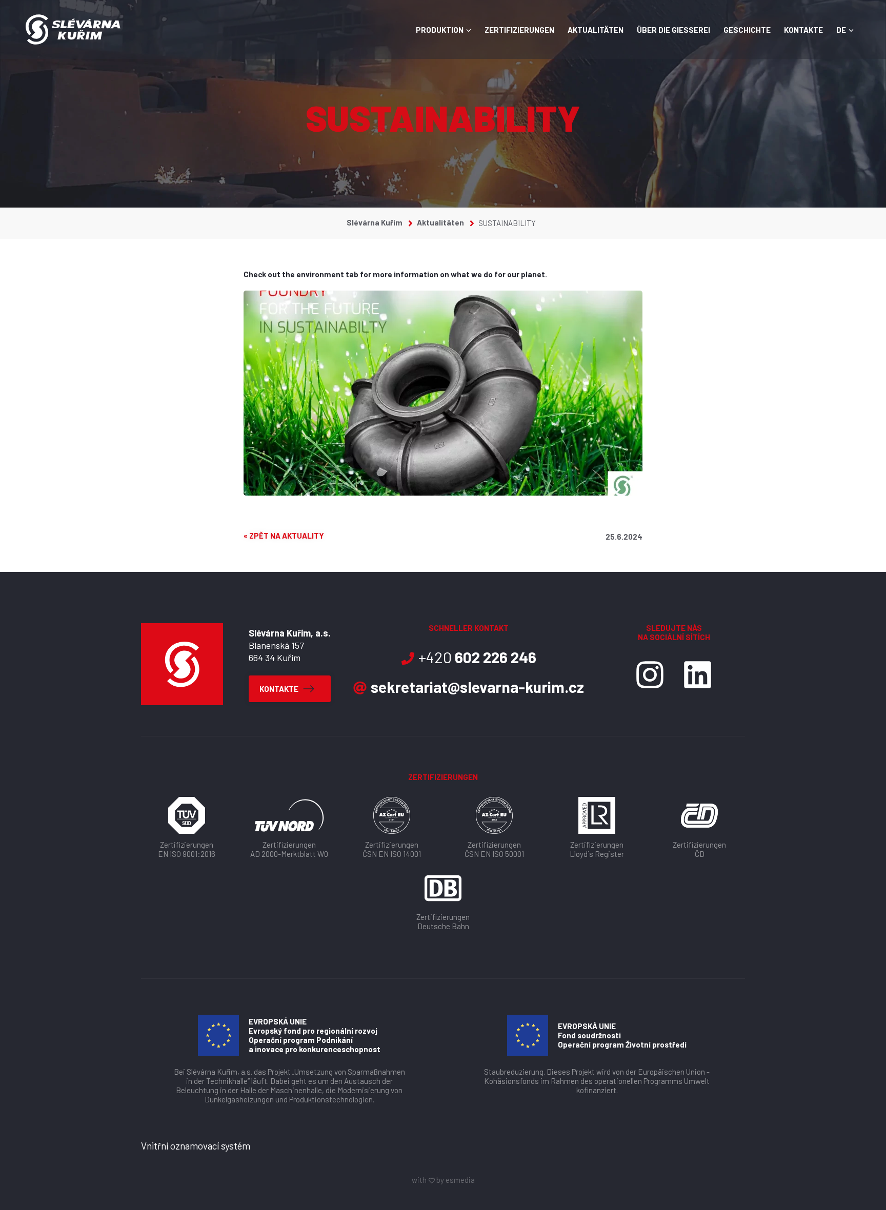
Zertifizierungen (519, 29)
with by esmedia (443, 1179)
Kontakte (803, 29)
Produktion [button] (440, 29)
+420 (477, 657)
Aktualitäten (595, 29)
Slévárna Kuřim (375, 222)
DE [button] (841, 29)
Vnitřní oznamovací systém (195, 1146)
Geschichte (747, 29)
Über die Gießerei (673, 29)
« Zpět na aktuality (284, 535)
